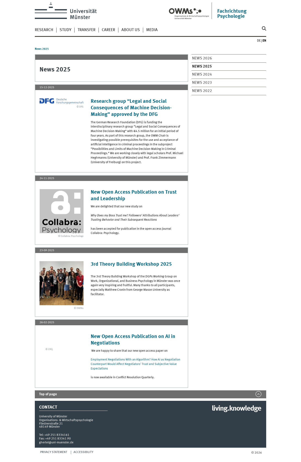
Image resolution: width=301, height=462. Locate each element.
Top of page (48, 394)
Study (65, 30)
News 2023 (202, 83)
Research (44, 30)
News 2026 (202, 58)
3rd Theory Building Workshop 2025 (131, 264)
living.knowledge (236, 408)
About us (130, 30)
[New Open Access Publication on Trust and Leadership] (62, 211)
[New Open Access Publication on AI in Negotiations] (46, 340)
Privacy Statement (53, 452)
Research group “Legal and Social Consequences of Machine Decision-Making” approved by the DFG (131, 108)
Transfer (86, 30)
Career (108, 30)
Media (152, 30)
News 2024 (202, 74)
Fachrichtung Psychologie (232, 14)
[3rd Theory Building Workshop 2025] (62, 283)
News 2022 (202, 91)
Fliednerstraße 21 (51, 423)
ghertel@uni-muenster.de (56, 442)
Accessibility (83, 452)
